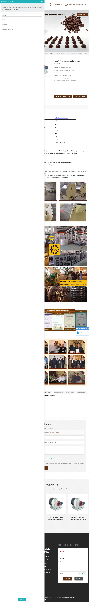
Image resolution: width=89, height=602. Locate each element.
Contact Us (62, 14)
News (44, 566)
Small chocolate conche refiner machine (49, 432)
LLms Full (50, 599)
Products (45, 560)
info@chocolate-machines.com (76, 4)
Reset (78, 578)
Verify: (62, 573)
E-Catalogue (52, 14)
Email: (62, 555)
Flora (80, 332)
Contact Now (80, 96)
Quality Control (47, 569)
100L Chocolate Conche (58, 53)
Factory (45, 563)
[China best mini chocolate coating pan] (44, 30)
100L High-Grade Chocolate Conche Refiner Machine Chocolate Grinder (77, 519)
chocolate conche (58, 392)
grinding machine (81, 392)
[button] (87, 31)
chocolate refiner (70, 392)
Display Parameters (63, 96)
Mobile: (62, 558)
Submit (67, 578)
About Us (46, 557)
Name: (62, 551)
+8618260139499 (57, 4)
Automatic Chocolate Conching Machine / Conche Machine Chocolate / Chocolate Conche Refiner (55, 519)
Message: (63, 561)
